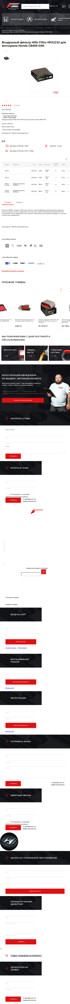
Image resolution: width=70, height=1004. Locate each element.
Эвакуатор (39, 547)
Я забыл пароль (10, 648)
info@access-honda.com (29, 501)
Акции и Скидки (38, 550)
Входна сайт (9, 688)
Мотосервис (38, 548)
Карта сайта (36, 537)
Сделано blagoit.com (9, 590)
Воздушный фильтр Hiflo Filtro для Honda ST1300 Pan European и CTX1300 (48, 321)
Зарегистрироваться (21, 725)
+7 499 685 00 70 (51, 6)
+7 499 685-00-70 (37, 561)
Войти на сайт (21, 641)
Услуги (38, 543)
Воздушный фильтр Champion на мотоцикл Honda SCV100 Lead (25, 320)
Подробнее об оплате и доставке (13, 271)
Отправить (13, 456)
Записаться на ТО (35, 891)
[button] (6, 51)
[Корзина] (63, 6)
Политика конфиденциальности (37, 581)
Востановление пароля (21, 682)
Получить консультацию (23, 400)
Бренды (38, 545)
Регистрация (22, 648)
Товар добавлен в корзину (26, 955)
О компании (38, 541)
